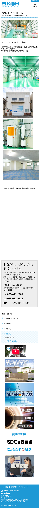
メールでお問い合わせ (18, 303)
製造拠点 (7, 334)
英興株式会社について (12, 318)
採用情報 (14, 487)
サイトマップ (23, 487)
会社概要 (7, 324)
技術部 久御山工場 (11, 341)
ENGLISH (35, 1)
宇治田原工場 (9, 338)
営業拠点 (7, 329)
